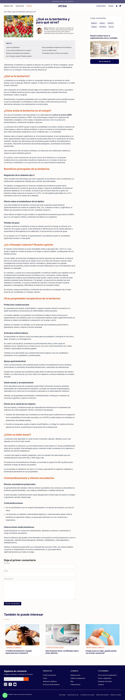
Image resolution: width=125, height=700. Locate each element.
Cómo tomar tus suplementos (107, 675)
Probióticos (103, 26)
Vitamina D (110, 23)
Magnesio (94, 23)
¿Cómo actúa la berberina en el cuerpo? (18, 50)
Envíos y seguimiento (104, 678)
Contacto (101, 684)
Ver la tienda (104, 61)
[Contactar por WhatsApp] (5, 695)
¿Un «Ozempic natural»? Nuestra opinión (19, 56)
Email (6, 571)
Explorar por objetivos (50, 681)
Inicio (5, 12)
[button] (120, 6)
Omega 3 (102, 23)
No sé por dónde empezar (51, 684)
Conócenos (101, 6)
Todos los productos (49, 675)
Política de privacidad (102, 694)
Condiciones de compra (87, 694)
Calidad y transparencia (77, 678)
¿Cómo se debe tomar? (49, 50)
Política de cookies (115, 694)
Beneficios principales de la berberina (18, 53)
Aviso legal (62, 694)
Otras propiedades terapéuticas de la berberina (56, 47)
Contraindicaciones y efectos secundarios (55, 53)
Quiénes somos (75, 675)
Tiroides (9, 647)
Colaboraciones (75, 684)
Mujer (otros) (91, 647)
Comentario (9, 579)
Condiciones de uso (73, 694)
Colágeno (94, 26)
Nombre (7, 563)
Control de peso (52, 647)
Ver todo (111, 26)
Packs (29, 6)
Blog (9, 12)
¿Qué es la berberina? (13, 47)
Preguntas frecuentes (105, 681)
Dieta (62, 647)
